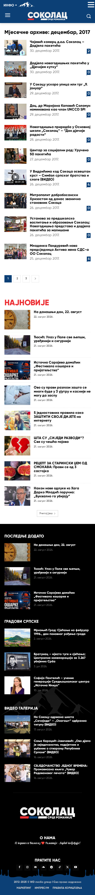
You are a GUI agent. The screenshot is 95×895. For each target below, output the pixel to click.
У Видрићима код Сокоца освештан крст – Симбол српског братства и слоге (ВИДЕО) (60, 175)
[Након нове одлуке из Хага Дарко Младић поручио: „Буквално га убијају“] (17, 496)
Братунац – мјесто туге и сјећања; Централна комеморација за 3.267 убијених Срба (60, 657)
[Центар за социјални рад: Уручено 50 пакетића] (15, 156)
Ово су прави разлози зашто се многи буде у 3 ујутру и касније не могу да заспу (62, 391)
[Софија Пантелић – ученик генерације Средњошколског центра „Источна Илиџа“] (17, 685)
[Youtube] (75, 867)
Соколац (9, 95)
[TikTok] (59, 867)
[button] (91, 5)
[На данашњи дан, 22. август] (17, 319)
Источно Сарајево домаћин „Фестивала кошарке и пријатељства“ (57, 366)
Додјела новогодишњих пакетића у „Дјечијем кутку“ (59, 65)
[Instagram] (27, 867)
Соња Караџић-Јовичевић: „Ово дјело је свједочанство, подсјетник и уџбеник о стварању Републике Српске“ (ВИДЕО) (62, 746)
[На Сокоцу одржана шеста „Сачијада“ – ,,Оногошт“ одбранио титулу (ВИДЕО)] (17, 724)
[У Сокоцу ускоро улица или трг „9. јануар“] (15, 90)
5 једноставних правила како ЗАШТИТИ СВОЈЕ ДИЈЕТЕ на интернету (59, 416)
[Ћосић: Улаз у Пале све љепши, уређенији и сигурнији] (17, 345)
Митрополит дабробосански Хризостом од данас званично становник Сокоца (55, 199)
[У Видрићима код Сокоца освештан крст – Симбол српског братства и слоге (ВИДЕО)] (15, 177)
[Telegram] (51, 867)
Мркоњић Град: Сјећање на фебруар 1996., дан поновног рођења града (61, 632)
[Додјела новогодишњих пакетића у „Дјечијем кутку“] (15, 69)
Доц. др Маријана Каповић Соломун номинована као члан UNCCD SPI (60, 107)
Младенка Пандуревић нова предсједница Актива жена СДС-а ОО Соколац (59, 249)
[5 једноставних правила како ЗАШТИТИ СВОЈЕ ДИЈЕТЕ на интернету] (17, 420)
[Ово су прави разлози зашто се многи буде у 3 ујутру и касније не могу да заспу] (17, 395)
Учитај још (46, 513)
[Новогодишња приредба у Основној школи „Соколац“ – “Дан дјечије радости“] (15, 132)
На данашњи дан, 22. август (58, 312)
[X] (67, 867)
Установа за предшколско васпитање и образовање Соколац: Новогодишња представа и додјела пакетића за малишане (60, 224)
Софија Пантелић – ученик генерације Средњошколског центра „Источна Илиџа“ (61, 681)
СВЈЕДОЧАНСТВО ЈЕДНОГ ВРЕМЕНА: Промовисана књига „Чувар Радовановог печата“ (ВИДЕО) (60, 769)
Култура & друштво (12, 52)
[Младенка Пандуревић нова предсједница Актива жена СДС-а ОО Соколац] (15, 251)
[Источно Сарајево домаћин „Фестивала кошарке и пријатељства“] (17, 370)
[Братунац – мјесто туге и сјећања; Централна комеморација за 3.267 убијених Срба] (17, 661)
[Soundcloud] (43, 867)
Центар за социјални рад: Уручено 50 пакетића (59, 152)
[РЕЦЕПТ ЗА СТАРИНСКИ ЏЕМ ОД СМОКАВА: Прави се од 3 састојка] (17, 471)
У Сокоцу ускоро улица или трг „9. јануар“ (58, 86)
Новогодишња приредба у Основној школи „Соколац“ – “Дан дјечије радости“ (60, 131)
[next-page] (35, 278)
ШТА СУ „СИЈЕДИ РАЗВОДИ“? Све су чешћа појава (59, 440)
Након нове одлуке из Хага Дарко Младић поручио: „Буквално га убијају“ (56, 492)
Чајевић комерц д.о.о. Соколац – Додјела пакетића (57, 44)
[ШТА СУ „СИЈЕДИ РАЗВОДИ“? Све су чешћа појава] (17, 445)
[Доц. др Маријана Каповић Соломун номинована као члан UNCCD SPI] (15, 111)
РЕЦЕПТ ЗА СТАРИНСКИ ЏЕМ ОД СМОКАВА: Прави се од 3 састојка (60, 467)
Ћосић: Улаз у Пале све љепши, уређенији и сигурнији (60, 339)
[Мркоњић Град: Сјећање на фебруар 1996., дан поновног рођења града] (17, 637)
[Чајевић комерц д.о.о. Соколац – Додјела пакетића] (15, 47)
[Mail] (35, 867)
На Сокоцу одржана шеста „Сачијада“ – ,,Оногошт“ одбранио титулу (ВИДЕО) (60, 720)
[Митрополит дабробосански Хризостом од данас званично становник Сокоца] (15, 200)
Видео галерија (11, 182)
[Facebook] (19, 867)
